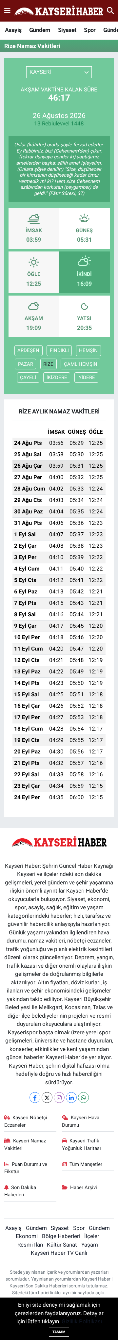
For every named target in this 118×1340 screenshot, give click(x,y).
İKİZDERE (57, 377)
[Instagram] (59, 1097)
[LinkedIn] (71, 1097)
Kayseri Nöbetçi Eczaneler (26, 1121)
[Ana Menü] (7, 10)
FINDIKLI (59, 350)
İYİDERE (86, 377)
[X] (47, 1097)
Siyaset (67, 29)
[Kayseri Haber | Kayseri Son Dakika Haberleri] (59, 11)
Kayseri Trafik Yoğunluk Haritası (81, 1144)
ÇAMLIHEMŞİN (80, 364)
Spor (90, 29)
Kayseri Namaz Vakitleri (25, 1144)
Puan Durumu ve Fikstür (26, 1167)
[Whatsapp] (83, 1097)
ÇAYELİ (28, 377)
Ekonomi (27, 1236)
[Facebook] (35, 1097)
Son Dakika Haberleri (20, 1191)
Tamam (59, 1332)
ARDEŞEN (28, 350)
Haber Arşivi (83, 1187)
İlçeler (91, 1236)
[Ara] (110, 10)
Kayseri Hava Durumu (81, 1121)
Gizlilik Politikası (82, 1321)
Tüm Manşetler (85, 1164)
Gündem (39, 29)
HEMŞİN (88, 350)
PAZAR (25, 364)
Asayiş (13, 29)
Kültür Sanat (62, 1244)
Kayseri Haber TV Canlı (59, 1253)
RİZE (48, 364)
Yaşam (89, 1244)
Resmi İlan (30, 1244)
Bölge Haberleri (61, 1236)
